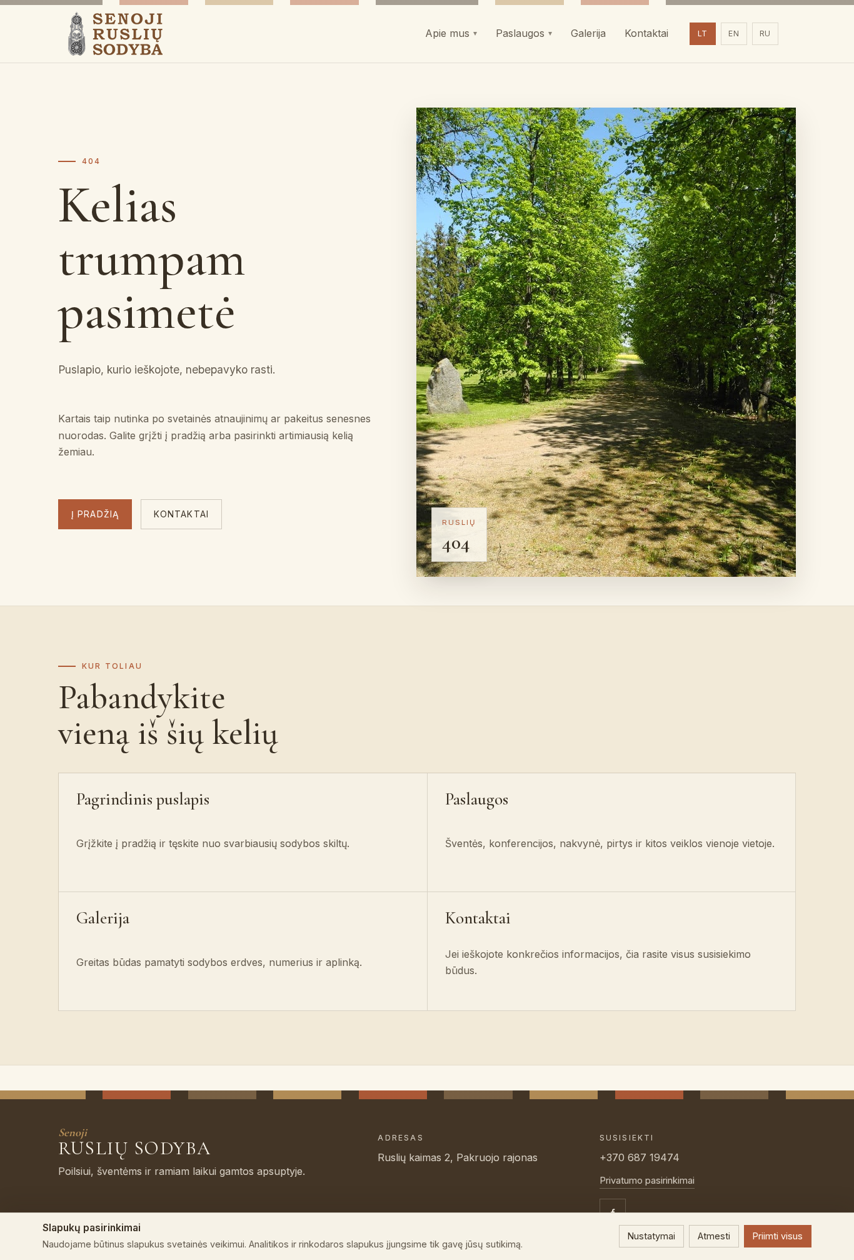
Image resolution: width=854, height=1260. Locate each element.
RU (765, 33)
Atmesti (714, 1236)
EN (734, 33)
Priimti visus (778, 1236)
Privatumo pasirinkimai (647, 1180)
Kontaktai (181, 514)
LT (703, 33)
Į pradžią (95, 514)
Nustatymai (651, 1236)
